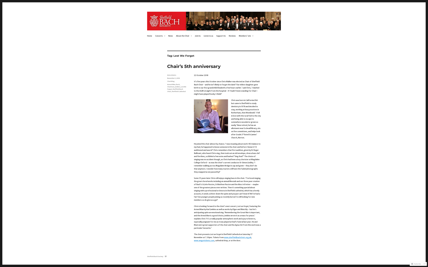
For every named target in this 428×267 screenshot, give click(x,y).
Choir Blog (171, 81)
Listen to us (208, 36)
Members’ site (245, 36)
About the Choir (182, 36)
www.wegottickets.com (204, 240)
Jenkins (177, 87)
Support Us (221, 36)
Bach (178, 84)
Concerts (159, 36)
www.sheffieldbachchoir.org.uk (237, 237)
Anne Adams (171, 75)
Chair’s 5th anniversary (194, 66)
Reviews (232, 36)
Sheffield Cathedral (179, 91)
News (170, 36)
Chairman (170, 87)
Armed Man (171, 84)
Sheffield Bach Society (155, 256)
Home (149, 36)
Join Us (198, 36)
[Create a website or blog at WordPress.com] (166, 256)
